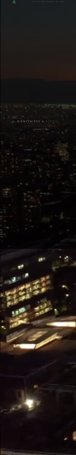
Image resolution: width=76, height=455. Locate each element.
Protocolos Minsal (50, 1)
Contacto (57, 1)
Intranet (62, 1)
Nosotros (38, 1)
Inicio (34, 1)
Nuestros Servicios (37, 129)
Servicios (43, 1)
